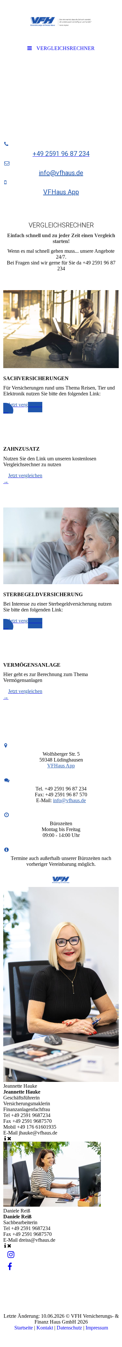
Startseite (23, 1327)
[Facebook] (9, 1267)
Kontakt (44, 1327)
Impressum (97, 1327)
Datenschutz (69, 1327)
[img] (61, 21)
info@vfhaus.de (61, 173)
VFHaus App (61, 192)
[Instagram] (10, 1255)
